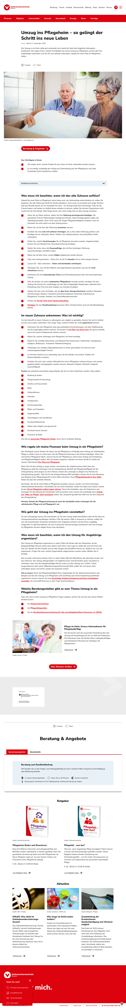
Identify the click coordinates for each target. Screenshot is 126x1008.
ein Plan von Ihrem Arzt (79, 329)
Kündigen (31, 305)
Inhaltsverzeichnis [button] (29, 183)
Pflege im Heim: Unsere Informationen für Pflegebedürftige (85, 627)
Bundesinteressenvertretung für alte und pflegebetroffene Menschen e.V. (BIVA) (68, 612)
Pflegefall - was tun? (74, 845)
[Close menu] (30, 980)
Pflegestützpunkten (38, 608)
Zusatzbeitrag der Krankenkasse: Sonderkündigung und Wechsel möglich (97, 920)
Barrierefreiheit (91, 1005)
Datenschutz (63, 1005)
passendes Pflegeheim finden (43, 439)
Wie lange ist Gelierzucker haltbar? (60, 918)
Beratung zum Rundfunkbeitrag (36, 764)
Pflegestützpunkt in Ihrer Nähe (88, 477)
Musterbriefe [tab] (35, 752)
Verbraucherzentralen (39, 604)
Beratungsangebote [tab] (17, 752)
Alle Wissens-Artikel (61, 666)
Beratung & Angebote (34, 148)
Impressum (77, 1005)
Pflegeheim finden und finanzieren (30, 845)
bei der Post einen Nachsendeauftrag (52, 301)
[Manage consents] (122, 1004)
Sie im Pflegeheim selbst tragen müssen (44, 489)
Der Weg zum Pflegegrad (49, 462)
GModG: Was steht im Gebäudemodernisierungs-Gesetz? (26, 919)
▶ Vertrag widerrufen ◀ (111, 1005)
